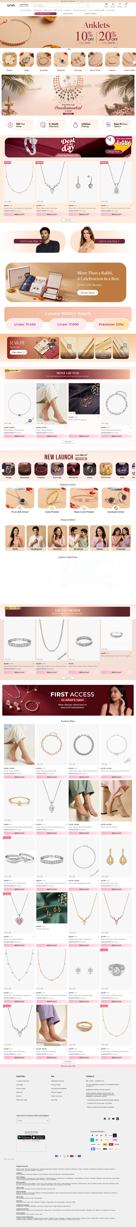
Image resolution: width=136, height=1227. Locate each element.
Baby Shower (49, 1206)
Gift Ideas (19, 1201)
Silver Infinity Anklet (109, 827)
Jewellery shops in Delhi (73, 1218)
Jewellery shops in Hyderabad (89, 1218)
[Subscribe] (47, 1120)
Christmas (112, 1210)
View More (68, 220)
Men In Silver (95, 70)
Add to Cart (19, 436)
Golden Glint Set (42, 929)
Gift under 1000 (70, 1202)
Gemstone (40, 1170)
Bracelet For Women (85, 1193)
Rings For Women (21, 1193)
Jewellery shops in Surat (40, 1219)
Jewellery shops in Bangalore (24, 1218)
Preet (27, 1214)
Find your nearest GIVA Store (24, 1217)
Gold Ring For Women (48, 1193)
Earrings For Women (72, 1193)
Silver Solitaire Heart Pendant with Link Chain (51, 828)
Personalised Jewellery (29, 1185)
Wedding (33, 1206)
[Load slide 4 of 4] (73, 49)
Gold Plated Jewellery (68, 1174)
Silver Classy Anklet (45, 431)
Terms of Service (56, 1096)
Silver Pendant (66, 1183)
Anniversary (40, 1206)
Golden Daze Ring (77, 1053)
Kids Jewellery (20, 1198)
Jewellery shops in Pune (41, 1218)
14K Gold (92, 1178)
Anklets (112, 70)
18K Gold (99, 1178)
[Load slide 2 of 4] (66, 49)
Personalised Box (60, 1202)
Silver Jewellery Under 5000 (45, 1185)
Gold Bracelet (70, 1178)
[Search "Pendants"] (88, 5)
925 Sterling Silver (21, 1183)
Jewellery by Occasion (22, 1205)
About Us (19, 1092)
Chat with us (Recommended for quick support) (103, 1100)
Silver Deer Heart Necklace (47, 209)
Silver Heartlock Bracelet (111, 431)
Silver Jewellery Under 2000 (62, 1185)
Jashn (37, 1214)
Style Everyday (20, 1213)
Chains (81, 1169)
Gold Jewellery (68, 13)
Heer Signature (20, 1214)
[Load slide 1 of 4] (63, 49)
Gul (41, 1214)
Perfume (37, 1202)
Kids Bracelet (38, 1198)
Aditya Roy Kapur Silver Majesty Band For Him (84, 666)
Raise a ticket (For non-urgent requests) (100, 1107)
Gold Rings (23, 1178)
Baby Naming (57, 1206)
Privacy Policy (56, 1085)
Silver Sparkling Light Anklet (80, 883)
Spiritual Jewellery (30, 1170)
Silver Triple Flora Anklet (46, 1053)
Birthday (27, 1206)
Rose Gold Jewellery (55, 1174)
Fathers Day (47, 1210)
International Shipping (58, 1088)
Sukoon (32, 1214)
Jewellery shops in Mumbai (57, 1218)
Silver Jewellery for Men (95, 1183)
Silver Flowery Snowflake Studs (81, 996)
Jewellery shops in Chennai (24, 1219)
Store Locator (21, 1088)
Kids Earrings (29, 1198)
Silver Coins (30, 1202)
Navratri (98, 1210)
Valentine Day (30, 1210)
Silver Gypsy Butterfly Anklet (80, 828)
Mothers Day (39, 1210)
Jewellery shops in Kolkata (107, 1218)
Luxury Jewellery (51, 1179)
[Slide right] (134, 62)
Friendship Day (56, 1210)
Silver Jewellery (45, 13)
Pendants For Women (110, 1193)
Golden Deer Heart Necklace (80, 940)
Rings (26, 70)
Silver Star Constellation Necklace (17, 996)
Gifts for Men (20, 1187)
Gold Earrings (31, 1178)
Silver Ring (74, 1183)
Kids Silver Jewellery (109, 1183)
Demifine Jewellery (91, 13)
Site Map (54, 1100)
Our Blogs (19, 1085)
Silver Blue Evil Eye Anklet (14, 431)
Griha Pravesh (66, 1206)
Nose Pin (86, 1169)
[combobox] (60, 5)
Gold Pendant (40, 1178)
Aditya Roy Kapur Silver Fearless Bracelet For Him (84, 772)
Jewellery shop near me (73, 1219)
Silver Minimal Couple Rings (15, 884)
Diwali (73, 1210)
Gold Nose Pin (61, 1178)
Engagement (20, 1206)
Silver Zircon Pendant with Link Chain (115, 209)
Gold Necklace (79, 1178)
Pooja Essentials (21, 1202)
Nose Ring (93, 1169)
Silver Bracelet (48, 1183)
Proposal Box (50, 1202)
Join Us (18, 1096)
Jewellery (19, 1173)
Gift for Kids (19, 1197)
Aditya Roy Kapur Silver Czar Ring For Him (116, 656)
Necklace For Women (22, 1194)
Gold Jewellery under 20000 (25, 1179)
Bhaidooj (89, 1210)
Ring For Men (20, 1189)
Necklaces (75, 1169)
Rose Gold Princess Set (77, 420)
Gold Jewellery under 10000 (111, 1178)
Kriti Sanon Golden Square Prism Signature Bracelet (19, 828)
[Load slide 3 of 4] (70, 49)
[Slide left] (1, 62)
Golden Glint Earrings (109, 884)
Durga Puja (105, 1210)
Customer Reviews (22, 1081)
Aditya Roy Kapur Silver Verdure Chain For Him (51, 667)
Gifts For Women (21, 1191)
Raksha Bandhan (81, 1210)
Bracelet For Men (41, 1189)
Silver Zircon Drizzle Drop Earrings (82, 209)
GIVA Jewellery (11, 1159)
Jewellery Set (20, 1170)
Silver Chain (57, 1183)
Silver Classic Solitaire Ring (111, 996)
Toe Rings (99, 1169)
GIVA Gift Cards (21, 1100)
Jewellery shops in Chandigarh (57, 1219)
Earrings (78, 70)
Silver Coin (40, 1183)
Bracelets (44, 70)
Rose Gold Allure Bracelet (46, 772)
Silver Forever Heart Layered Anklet (115, 771)
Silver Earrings (82, 1183)
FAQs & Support (56, 1092)
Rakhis (9, 70)
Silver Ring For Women (34, 1193)
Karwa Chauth (66, 1210)
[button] (26, 10)
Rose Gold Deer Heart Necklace (113, 940)
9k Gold (86, 1178)
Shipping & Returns (57, 1081)
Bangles (55, 1169)
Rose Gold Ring (60, 1193)
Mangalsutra (35, 1169)
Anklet (18, 1169)
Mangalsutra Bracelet (46, 1169)
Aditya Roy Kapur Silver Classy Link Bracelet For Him (19, 667)
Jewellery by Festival (22, 1209)
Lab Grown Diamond (32, 1174)
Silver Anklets (32, 1183)
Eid (94, 1210)
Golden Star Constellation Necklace (18, 209)
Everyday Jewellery (109, 1169)
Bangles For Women (97, 1193)
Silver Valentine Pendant (13, 940)
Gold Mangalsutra (50, 1178)
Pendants (61, 70)
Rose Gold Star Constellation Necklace (51, 996)
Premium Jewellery (39, 1179)
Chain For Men (51, 1189)
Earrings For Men (30, 1189)
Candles (43, 1202)
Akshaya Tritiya (20, 1210)
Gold (17, 1178)
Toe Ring (32, 1194)
